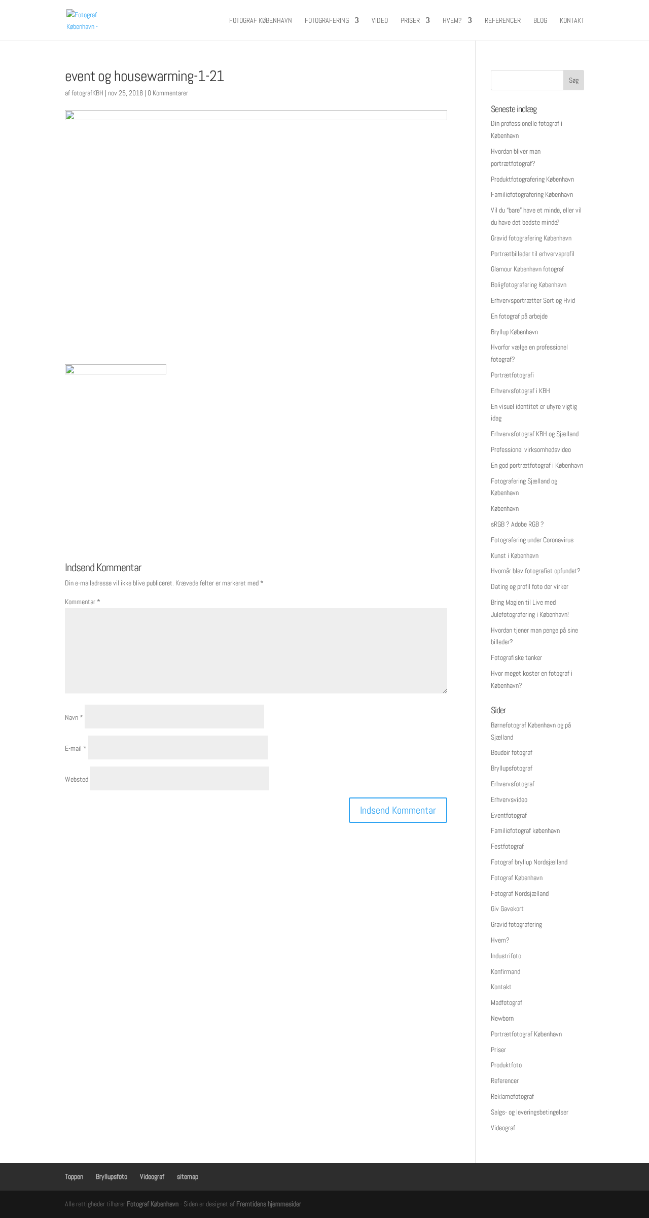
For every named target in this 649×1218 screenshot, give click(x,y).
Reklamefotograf (512, 1096)
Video (380, 21)
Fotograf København (260, 21)
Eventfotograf (509, 815)
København (505, 508)
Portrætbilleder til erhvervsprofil (532, 253)
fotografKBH (87, 92)
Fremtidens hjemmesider (268, 1203)
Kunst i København (514, 555)
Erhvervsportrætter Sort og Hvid (533, 300)
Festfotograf (507, 846)
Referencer (503, 21)
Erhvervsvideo (509, 799)
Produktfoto (506, 1064)
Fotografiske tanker (516, 657)
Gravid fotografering (516, 924)
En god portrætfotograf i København (537, 465)
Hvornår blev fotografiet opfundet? (536, 570)
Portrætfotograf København (526, 1033)
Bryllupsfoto (111, 1176)
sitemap (187, 1176)
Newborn (502, 1018)
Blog (540, 21)
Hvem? (452, 21)
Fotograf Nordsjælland (520, 893)
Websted (76, 779)
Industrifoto (506, 955)
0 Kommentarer (168, 92)
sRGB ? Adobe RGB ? (517, 524)
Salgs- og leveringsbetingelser (529, 1112)
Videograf (503, 1127)
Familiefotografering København (532, 194)
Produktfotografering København (532, 179)
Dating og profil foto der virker (529, 586)
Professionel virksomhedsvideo (531, 449)
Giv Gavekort (507, 908)
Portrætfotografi (512, 374)
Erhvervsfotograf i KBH (520, 390)
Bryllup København (514, 331)
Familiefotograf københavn (525, 830)
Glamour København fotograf (527, 268)
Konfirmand (505, 971)
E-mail (76, 748)
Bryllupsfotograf (511, 768)
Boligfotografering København (528, 284)
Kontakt (572, 21)
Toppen (74, 1176)
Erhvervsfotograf (512, 783)
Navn (74, 717)
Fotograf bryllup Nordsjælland (529, 861)
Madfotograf (506, 1002)
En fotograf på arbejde (519, 316)
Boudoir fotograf (511, 752)
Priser (410, 21)
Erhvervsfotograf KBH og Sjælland (535, 433)
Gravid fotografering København (531, 237)
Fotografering (327, 21)
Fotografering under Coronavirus (532, 539)
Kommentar (82, 601)
